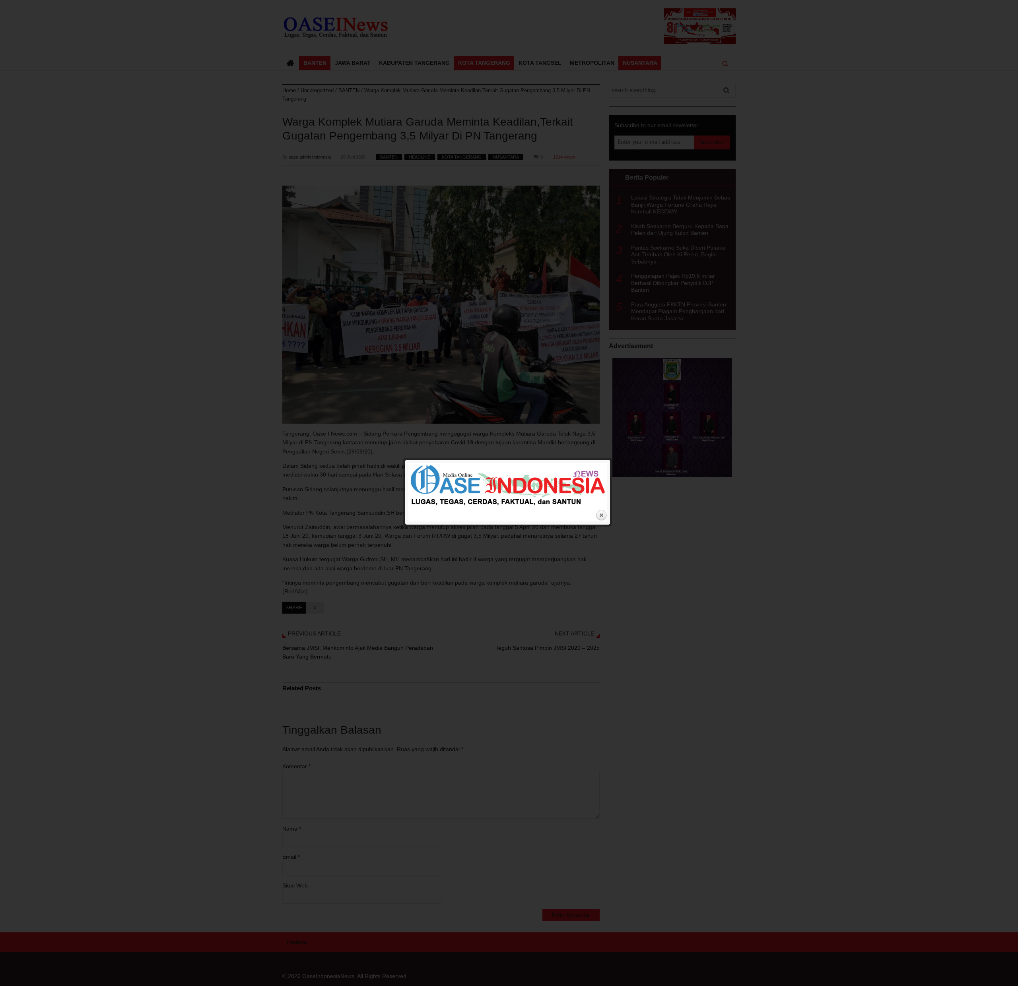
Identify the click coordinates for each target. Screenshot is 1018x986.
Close (601, 515)
